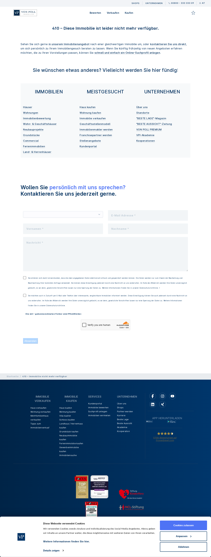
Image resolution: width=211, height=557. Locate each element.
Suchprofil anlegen (97, 411)
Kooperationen (145, 140)
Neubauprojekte (33, 129)
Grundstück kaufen (68, 431)
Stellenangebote (90, 140)
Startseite (13, 376)
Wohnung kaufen (90, 112)
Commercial (31, 140)
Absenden (30, 341)
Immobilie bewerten (98, 407)
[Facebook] (152, 396)
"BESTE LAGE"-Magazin (151, 118)
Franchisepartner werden (96, 135)
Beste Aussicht (124, 423)
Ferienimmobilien (34, 146)
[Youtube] (172, 396)
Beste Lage (123, 419)
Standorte (142, 112)
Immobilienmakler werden (96, 129)
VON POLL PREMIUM (149, 129)
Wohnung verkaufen (40, 412)
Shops (120, 407)
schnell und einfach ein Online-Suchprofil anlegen (127, 52)
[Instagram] (162, 396)
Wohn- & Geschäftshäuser (40, 123)
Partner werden (125, 411)
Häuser (27, 107)
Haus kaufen (88, 107)
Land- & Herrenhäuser (37, 151)
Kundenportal (88, 146)
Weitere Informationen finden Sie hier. (66, 541)
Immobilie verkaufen (93, 118)
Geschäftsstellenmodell (95, 123)
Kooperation (123, 431)
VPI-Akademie (145, 135)
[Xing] (162, 404)
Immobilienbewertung (37, 118)
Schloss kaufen (67, 419)
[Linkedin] (152, 404)
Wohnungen (30, 112)
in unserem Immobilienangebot (69, 44)
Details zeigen (51, 550)
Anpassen (181, 536)
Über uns (142, 107)
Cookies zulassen (183, 525)
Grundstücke (31, 135)
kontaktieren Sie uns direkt (168, 44)
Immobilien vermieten (99, 415)
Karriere (121, 415)
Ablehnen (183, 546)
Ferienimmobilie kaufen (71, 443)
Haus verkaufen (38, 408)
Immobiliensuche (68, 455)
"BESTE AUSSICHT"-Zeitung (154, 123)
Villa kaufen (65, 416)
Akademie (122, 427)
